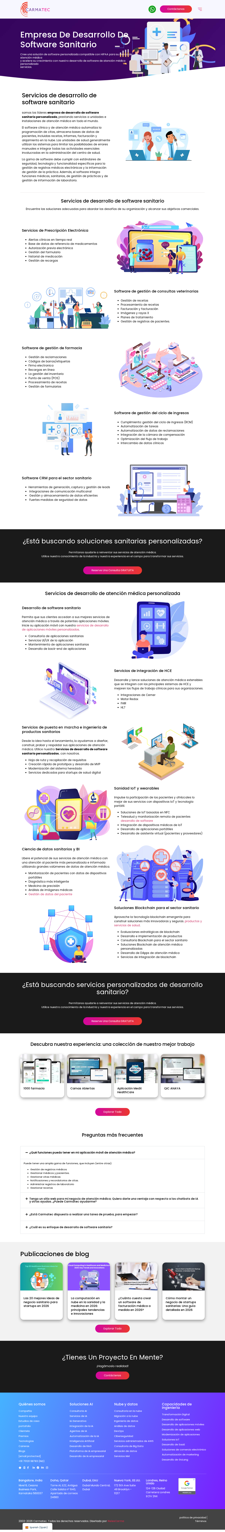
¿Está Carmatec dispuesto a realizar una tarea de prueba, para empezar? (83, 1214)
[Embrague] (20, 1467)
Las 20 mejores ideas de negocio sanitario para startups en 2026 (41, 1302)
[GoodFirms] (24, 1467)
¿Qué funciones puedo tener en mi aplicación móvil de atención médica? (82, 1153)
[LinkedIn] (34, 1467)
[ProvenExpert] (38, 1467)
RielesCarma (116, 1521)
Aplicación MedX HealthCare (129, 1090)
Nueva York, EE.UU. (127, 1480)
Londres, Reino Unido (156, 1481)
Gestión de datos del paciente (50, 894)
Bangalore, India (30, 1480)
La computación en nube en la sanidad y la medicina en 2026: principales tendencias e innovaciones (88, 1306)
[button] (112, 1152)
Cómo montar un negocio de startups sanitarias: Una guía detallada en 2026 (181, 1304)
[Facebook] (28, 1467)
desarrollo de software (137, 821)
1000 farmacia (34, 1088)
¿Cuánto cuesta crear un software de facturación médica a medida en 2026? (134, 1304)
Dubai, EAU (90, 1480)
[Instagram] (47, 1467)
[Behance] (42, 1467)
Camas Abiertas (82, 1088)
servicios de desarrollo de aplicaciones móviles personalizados (65, 627)
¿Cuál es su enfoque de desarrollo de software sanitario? (70, 1227)
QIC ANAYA (172, 1088)
